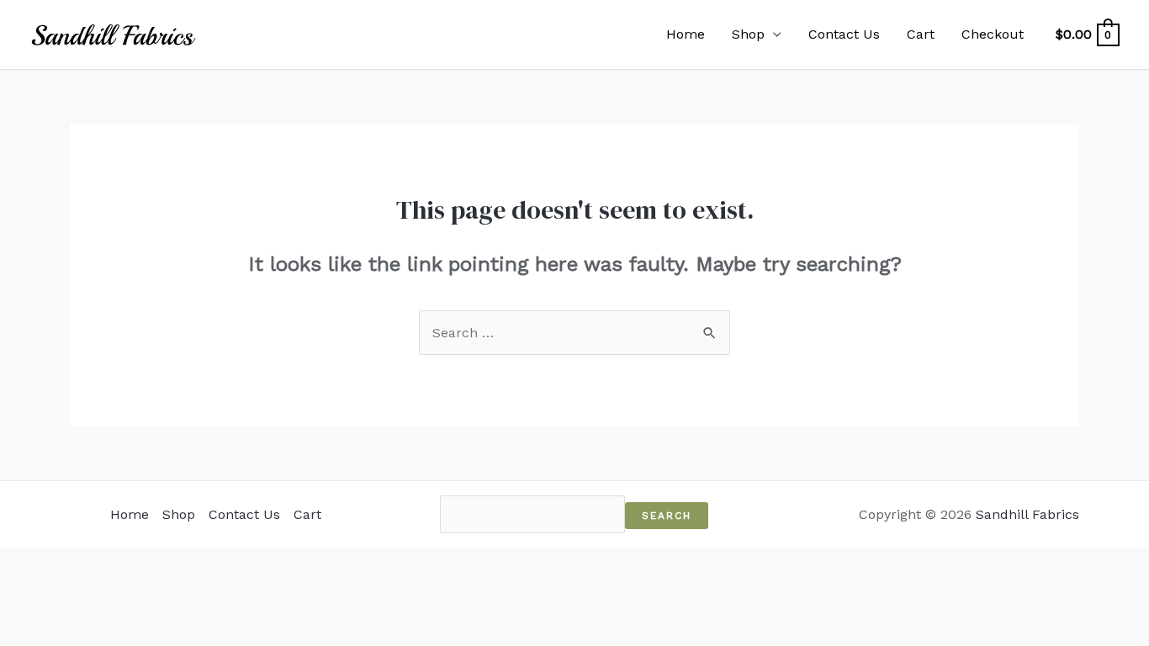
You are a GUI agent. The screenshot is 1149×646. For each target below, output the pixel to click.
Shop (748, 34)
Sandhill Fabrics (1027, 514)
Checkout (992, 34)
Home (685, 34)
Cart (921, 34)
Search (666, 516)
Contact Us (844, 34)
